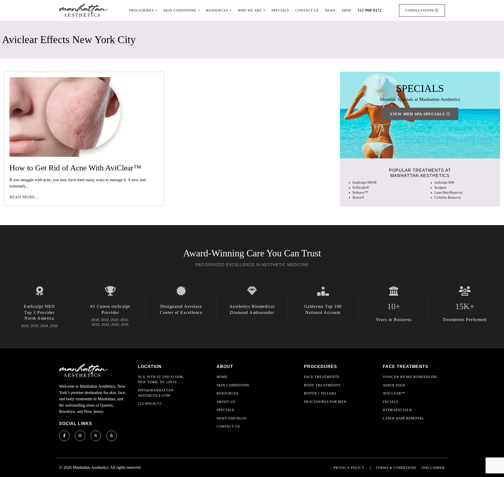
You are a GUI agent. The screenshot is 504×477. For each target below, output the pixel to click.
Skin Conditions (233, 385)
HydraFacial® (397, 410)
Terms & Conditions (396, 468)
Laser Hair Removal (448, 192)
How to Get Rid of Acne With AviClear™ (75, 167)
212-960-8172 (149, 404)
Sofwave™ (360, 192)
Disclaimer (433, 468)
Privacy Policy (349, 468)
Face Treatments (321, 377)
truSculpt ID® (444, 182)
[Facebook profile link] (64, 436)
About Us (226, 402)
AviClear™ (394, 393)
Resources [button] (217, 10)
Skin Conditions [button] (180, 10)
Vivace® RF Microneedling (410, 377)
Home (222, 377)
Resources (228, 393)
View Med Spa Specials (418, 114)
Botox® (358, 197)
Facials (390, 402)
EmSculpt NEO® (365, 182)
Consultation (420, 10)
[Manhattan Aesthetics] (83, 10)
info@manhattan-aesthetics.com (156, 392)
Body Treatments (322, 385)
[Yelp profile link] (111, 436)
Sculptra (440, 187)
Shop (346, 10)
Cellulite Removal (447, 197)
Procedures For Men (325, 402)
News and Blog (232, 418)
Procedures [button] (142, 10)
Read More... (24, 197)
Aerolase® (394, 385)
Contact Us (307, 10)
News (330, 10)
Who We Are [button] (250, 10)
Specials (280, 10)
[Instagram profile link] (80, 436)
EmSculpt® (361, 187)
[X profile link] (96, 436)
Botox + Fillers (320, 393)
